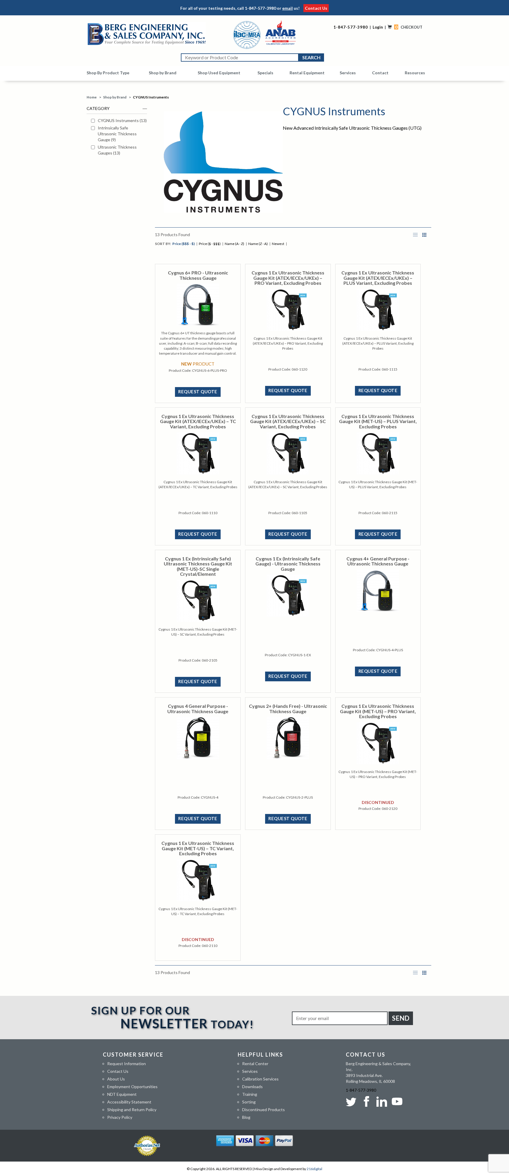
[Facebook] (366, 1101)
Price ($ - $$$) (210, 243)
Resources (415, 72)
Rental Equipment (307, 72)
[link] (119, 121)
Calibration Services (260, 1078)
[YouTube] (397, 1101)
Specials (265, 72)
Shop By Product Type (108, 72)
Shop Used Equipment (219, 72)
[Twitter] (352, 1101)
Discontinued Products (263, 1109)
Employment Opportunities (132, 1086)
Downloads (252, 1086)
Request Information (126, 1063)
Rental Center (255, 1063)
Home (92, 97)
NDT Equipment (122, 1094)
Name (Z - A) (258, 243)
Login (378, 27)
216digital (314, 1169)
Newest (278, 243)
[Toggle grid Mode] (424, 235)
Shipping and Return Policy (131, 1109)
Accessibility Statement (129, 1101)
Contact (380, 72)
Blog (246, 1117)
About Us (116, 1078)
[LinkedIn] (381, 1101)
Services (348, 72)
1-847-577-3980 (260, 8)
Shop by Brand (162, 72)
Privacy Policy (119, 1117)
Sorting (249, 1101)
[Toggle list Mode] (415, 235)
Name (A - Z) (234, 243)
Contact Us (316, 8)
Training (249, 1094)
